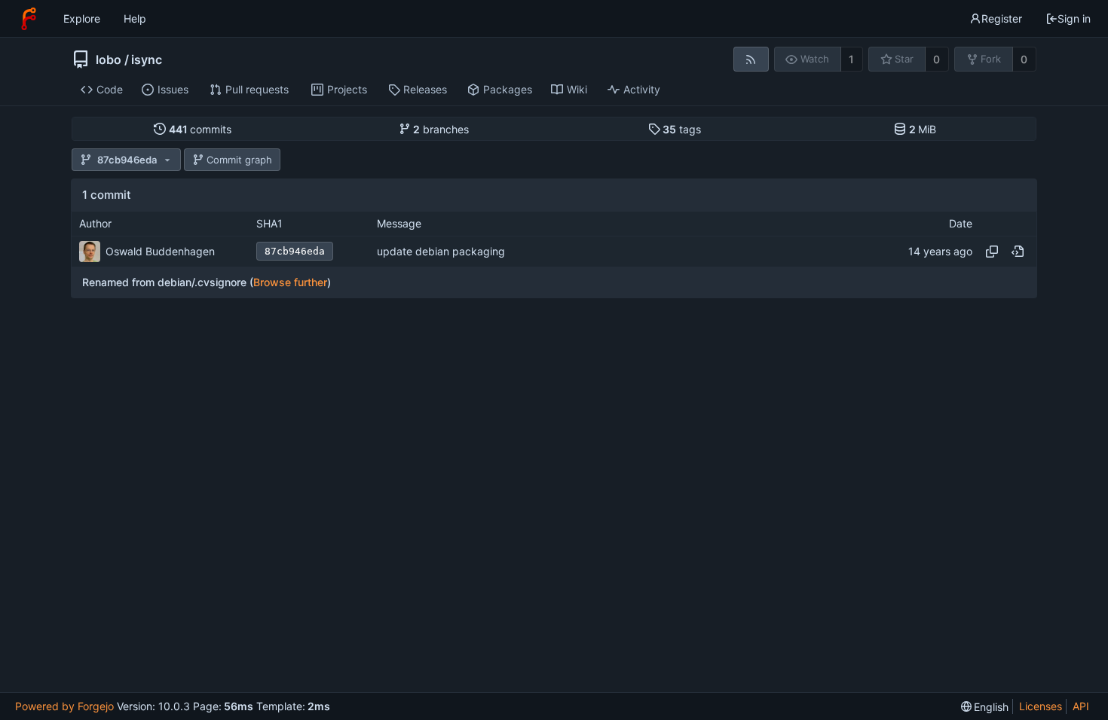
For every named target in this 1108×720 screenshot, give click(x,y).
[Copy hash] (992, 251)
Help (135, 18)
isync (146, 59)
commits (200, 129)
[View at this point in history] (1017, 251)
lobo (108, 59)
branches (441, 129)
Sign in (1074, 18)
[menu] (985, 706)
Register (1001, 18)
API (1081, 706)
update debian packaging (441, 251)
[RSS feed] (751, 59)
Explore (81, 18)
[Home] (29, 18)
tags (682, 129)
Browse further (290, 282)
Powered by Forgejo (64, 706)
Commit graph (239, 160)
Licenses (1040, 706)
